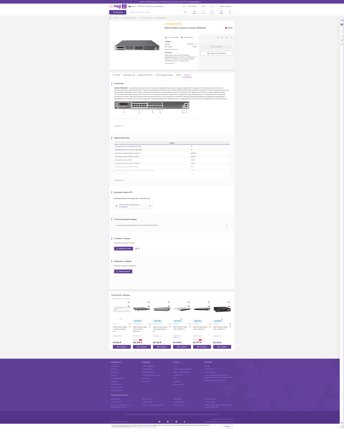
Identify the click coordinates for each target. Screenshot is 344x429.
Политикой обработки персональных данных (144, 427)
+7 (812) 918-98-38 (210, 402)
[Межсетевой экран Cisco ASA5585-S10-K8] (162, 309)
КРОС (175, 378)
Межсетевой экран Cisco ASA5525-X (180, 328)
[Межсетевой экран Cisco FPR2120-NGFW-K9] (142, 309)
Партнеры (114, 381)
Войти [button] (221, 13)
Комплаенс (145, 378)
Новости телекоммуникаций (182, 369)
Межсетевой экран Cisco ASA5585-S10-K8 (160, 329)
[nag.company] (159, 422)
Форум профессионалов (181, 372)
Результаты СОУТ (116, 387)
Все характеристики (171, 49)
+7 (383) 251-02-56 (178, 402)
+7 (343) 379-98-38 (116, 402)
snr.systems (177, 381)
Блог (184, 6)
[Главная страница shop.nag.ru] (117, 6)
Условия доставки (148, 372)
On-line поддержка (148, 366)
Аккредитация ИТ (116, 390)
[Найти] (185, 12)
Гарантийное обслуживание (151, 375)
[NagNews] (176, 422)
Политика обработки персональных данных (218, 422)
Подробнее (118, 126)
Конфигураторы (178, 384)
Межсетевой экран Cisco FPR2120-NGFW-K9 (140, 329)
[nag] (184, 422)
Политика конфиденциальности (223, 419)
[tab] (116, 75)
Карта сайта (146, 381)
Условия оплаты (147, 369)
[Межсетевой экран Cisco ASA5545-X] (202, 309)
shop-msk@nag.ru (159, 6)
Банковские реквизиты (118, 378)
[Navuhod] (168, 422)
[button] (172, 2)
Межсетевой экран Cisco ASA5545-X (200, 328)
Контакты (114, 375)
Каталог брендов (116, 384)
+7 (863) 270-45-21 (147, 402)
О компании (115, 366)
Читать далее (169, 63)
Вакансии (114, 372)
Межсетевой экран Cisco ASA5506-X (220, 328)
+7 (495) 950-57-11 (141, 6)
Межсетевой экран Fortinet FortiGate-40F (120, 329)
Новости (113, 369)
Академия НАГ (178, 375)
